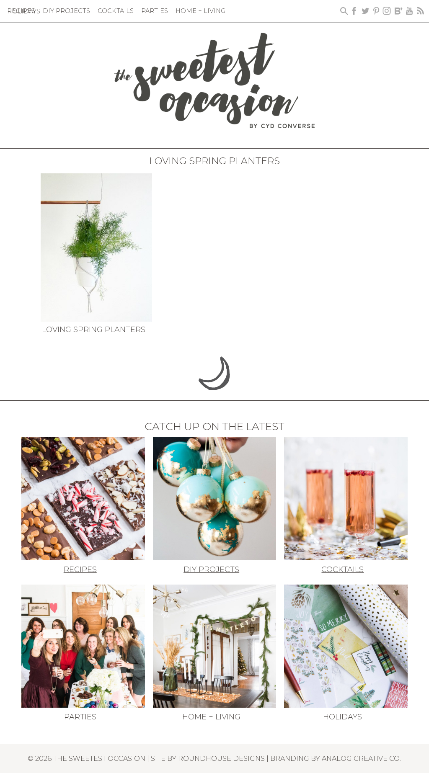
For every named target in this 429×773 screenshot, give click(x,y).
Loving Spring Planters (93, 329)
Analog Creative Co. (361, 758)
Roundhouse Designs (221, 758)
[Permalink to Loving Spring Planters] (96, 246)
